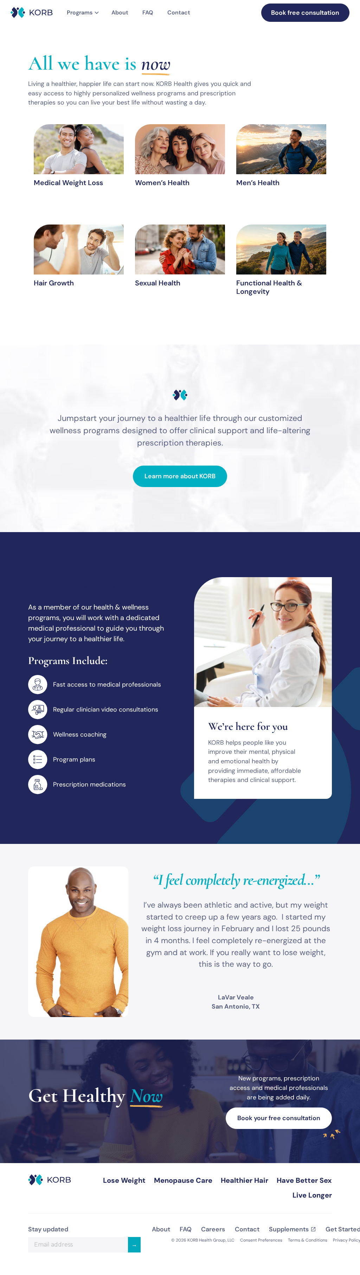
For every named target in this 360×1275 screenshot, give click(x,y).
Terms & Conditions (307, 1240)
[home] (32, 12)
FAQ (147, 12)
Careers (213, 1229)
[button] (82, 12)
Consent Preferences (261, 1240)
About (119, 12)
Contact (178, 12)
